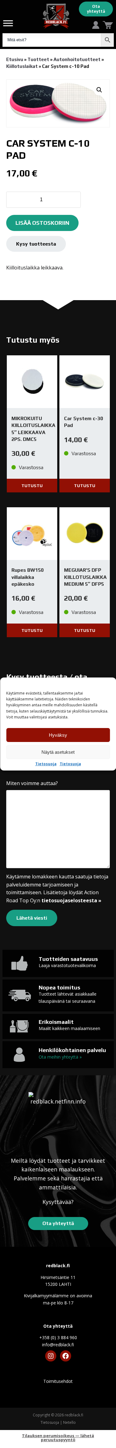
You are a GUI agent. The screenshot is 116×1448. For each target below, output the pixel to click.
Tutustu (32, 485)
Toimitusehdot (58, 1381)
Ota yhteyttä (96, 9)
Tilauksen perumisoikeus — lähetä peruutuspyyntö (58, 1437)
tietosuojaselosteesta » (71, 900)
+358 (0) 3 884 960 (58, 1337)
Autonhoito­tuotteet (77, 59)
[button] (99, 89)
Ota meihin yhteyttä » (60, 1057)
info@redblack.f (58, 1345)
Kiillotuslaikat (22, 66)
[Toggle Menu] (8, 23)
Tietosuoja (46, 764)
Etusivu (14, 59)
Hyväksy (58, 735)
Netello (69, 1422)
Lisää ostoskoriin (42, 223)
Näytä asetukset (58, 752)
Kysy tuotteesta (36, 244)
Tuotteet (38, 59)
